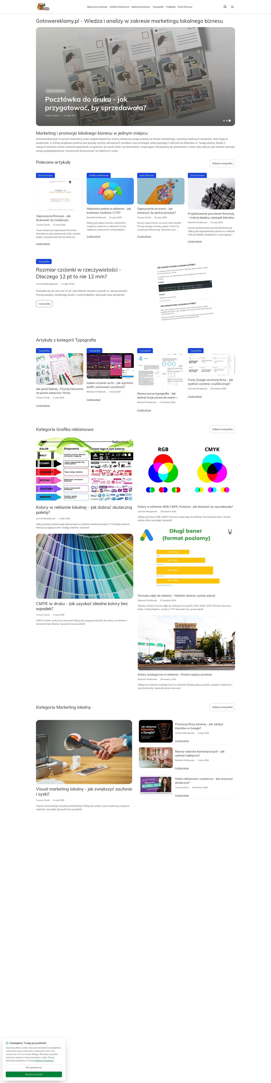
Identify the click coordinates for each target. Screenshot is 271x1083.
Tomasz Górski (52, 115)
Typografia (158, 6)
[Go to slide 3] (230, 121)
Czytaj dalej (44, 303)
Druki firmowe (185, 6)
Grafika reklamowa (119, 6)
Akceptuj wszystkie (34, 1074)
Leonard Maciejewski (197, 388)
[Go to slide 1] (224, 120)
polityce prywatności (44, 1060)
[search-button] (225, 6)
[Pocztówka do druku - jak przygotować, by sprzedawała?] (135, 76)
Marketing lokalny (140, 6)
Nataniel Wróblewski (96, 217)
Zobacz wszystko (222, 163)
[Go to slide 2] (227, 120)
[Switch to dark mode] (232, 6)
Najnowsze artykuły (97, 6)
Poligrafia (171, 6)
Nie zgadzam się (34, 1067)
